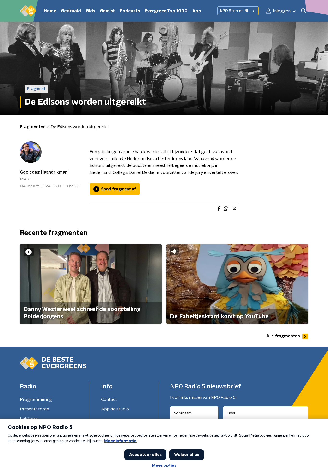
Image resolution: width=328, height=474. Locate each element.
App (196, 11)
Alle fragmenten (283, 336)
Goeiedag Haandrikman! (44, 172)
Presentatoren (34, 409)
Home (50, 11)
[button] (303, 10)
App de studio (115, 409)
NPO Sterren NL (234, 11)
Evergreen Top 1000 (166, 11)
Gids (90, 11)
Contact (109, 399)
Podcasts (130, 11)
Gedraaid (71, 11)
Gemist (107, 11)
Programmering (36, 399)
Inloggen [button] (281, 11)
